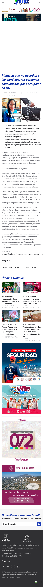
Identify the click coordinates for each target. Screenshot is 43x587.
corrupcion (38, 254)
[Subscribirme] (39, 524)
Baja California (7, 254)
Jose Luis (11, 95)
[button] (3, 2)
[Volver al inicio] (21, 2)
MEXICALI (14, 93)
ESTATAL (7, 93)
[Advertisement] (21, 46)
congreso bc (28, 254)
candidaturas (18, 254)
